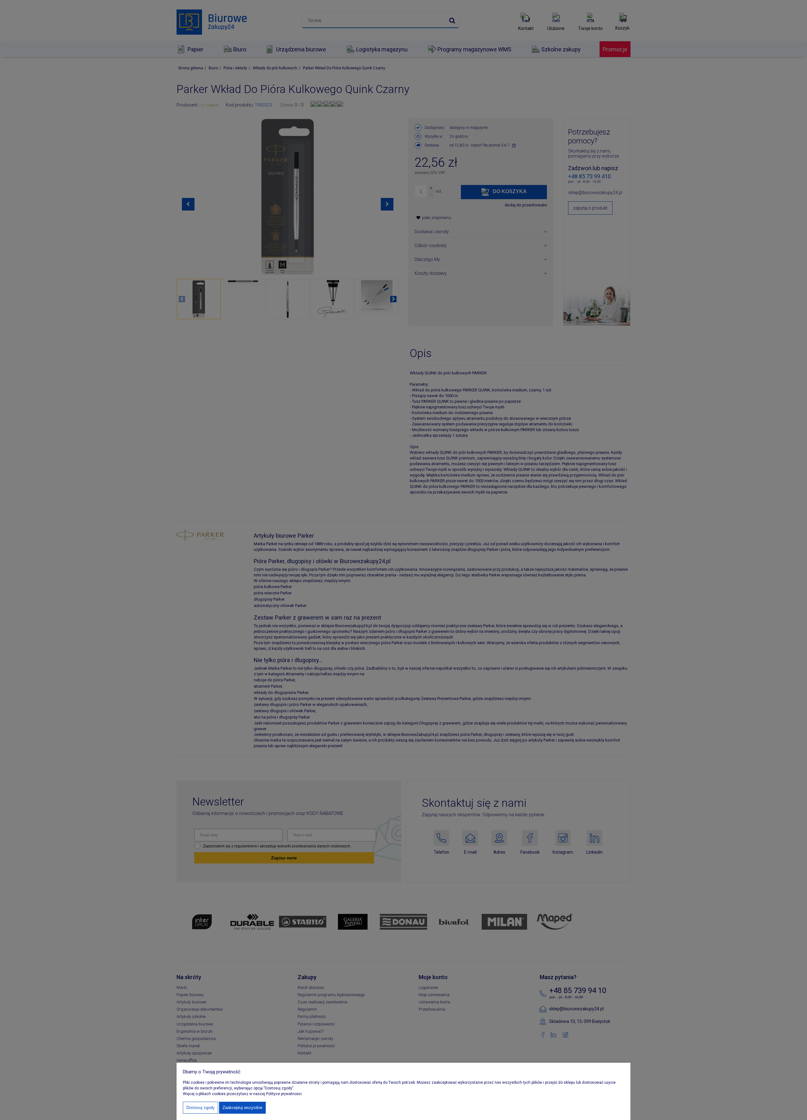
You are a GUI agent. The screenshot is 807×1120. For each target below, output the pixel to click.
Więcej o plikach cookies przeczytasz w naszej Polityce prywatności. (243, 1094)
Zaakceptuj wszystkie (242, 1107)
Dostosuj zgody (200, 1107)
